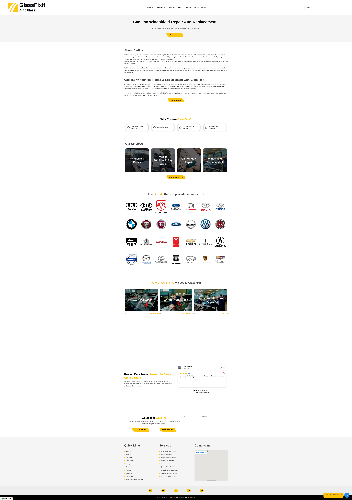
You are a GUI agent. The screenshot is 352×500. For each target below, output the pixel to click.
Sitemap (172, 497)
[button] (224, 367)
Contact (188, 7)
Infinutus (192, 497)
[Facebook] (150, 490)
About (149, 7)
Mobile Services (200, 7)
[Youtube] (163, 490)
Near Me (172, 7)
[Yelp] (189, 490)
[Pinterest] (201, 490)
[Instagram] (176, 490)
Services (160, 7)
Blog (180, 7)
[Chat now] (346, 495)
